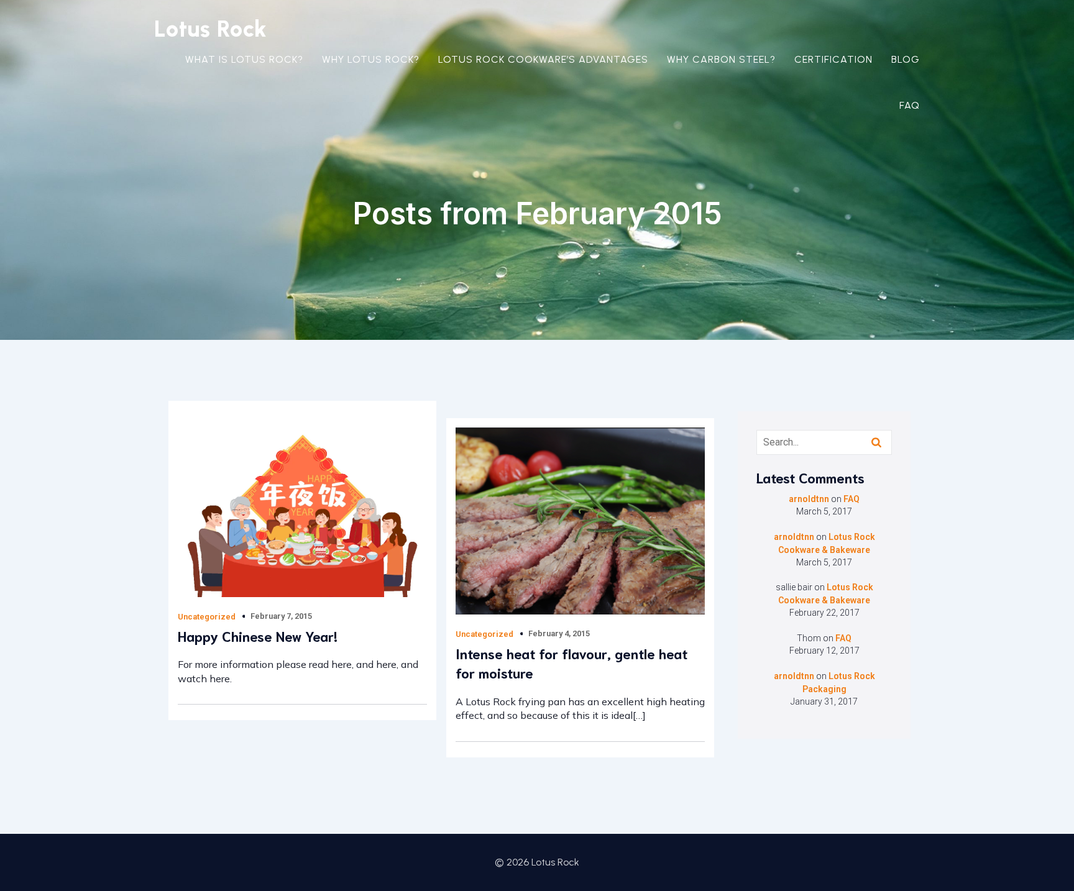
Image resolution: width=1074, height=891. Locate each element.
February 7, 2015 (281, 616)
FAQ (909, 105)
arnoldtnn (809, 499)
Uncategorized (207, 616)
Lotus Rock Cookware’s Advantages (543, 59)
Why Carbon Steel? (721, 59)
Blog (905, 59)
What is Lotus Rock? (244, 59)
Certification (833, 59)
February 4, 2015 (559, 633)
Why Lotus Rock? (371, 59)
